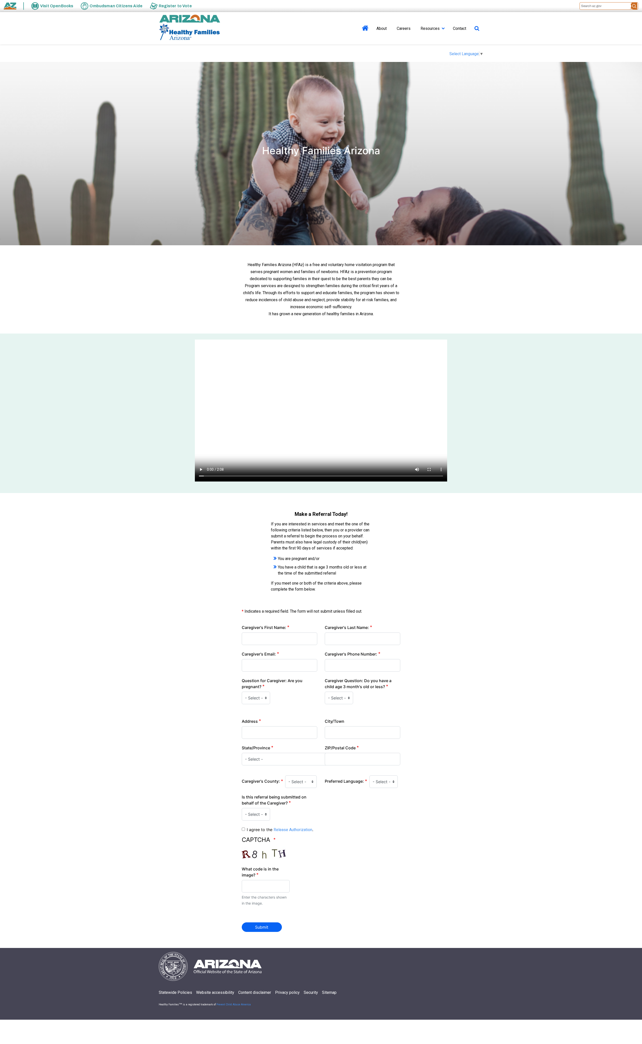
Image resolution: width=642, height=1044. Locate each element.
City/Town (334, 721)
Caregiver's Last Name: (347, 627)
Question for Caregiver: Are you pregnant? (272, 683)
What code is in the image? (260, 871)
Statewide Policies (175, 992)
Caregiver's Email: (259, 654)
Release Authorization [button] (293, 829)
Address (250, 721)
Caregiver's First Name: (264, 627)
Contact (459, 28)
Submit (261, 927)
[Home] (189, 28)
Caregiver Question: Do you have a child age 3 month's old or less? (358, 683)
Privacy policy (287, 992)
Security (311, 992)
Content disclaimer (254, 992)
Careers (404, 28)
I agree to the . (280, 829)
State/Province (256, 747)
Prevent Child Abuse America (233, 1004)
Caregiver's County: (261, 781)
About (381, 28)
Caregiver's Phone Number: (351, 654)
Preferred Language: (344, 781)
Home (365, 34)
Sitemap (329, 992)
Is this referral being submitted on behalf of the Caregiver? (274, 800)
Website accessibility (215, 992)
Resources (430, 28)
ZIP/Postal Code (340, 747)
